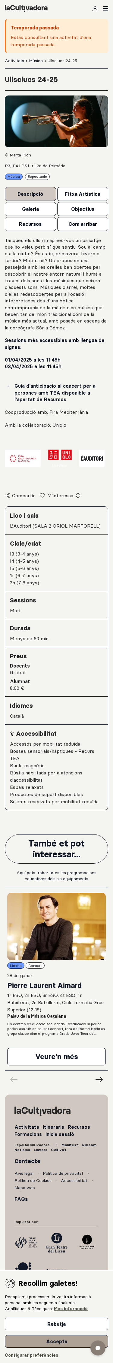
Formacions (28, 1134)
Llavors (40, 1149)
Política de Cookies (33, 1180)
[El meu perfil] (95, 8)
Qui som (89, 1145)
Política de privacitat (63, 1173)
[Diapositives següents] (99, 1080)
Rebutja (56, 1324)
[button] (97, 1347)
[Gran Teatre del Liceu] (56, 1242)
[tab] (30, 194)
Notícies (22, 1149)
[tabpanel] (56, 359)
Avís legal (24, 1173)
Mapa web (24, 1187)
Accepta (56, 1341)
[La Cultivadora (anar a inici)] (26, 8)
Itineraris (53, 1127)
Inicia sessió (60, 1134)
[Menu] (105, 8)
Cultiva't (59, 1149)
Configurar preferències (31, 1355)
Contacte (27, 1161)
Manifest (69, 1145)
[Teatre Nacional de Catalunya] (87, 1242)
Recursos (79, 1127)
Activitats (15, 60)
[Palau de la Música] (26, 1242)
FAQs (21, 1199)
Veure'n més (70, 1058)
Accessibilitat (74, 1180)
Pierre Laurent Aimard (44, 985)
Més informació (71, 1308)
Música (36, 60)
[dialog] (56, 1316)
